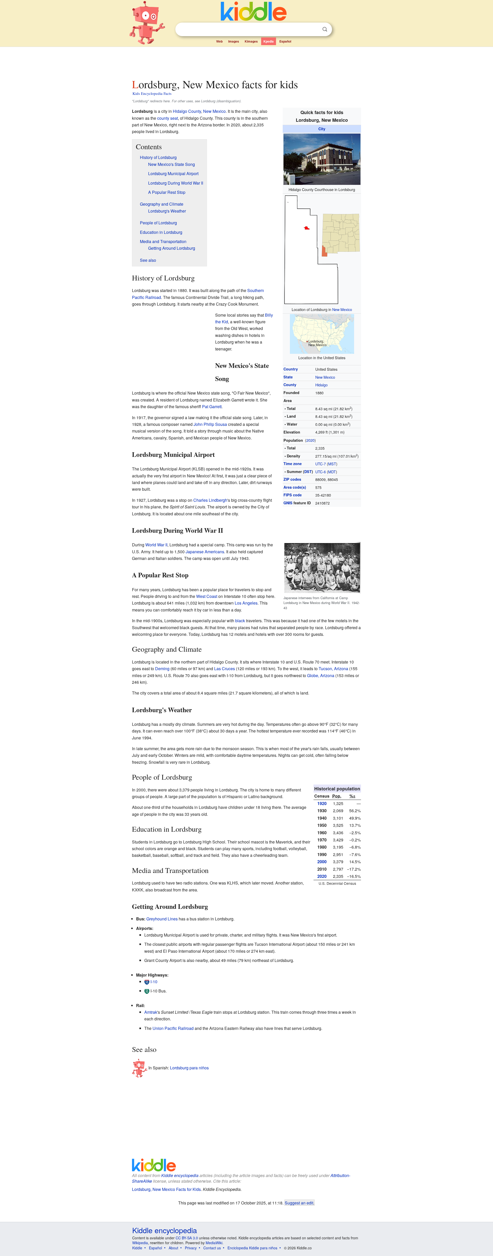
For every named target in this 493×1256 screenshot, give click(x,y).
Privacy (191, 1247)
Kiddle (137, 1247)
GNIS (287, 502)
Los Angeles (246, 603)
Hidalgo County (187, 111)
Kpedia (268, 41)
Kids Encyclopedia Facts (152, 93)
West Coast (206, 596)
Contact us (212, 1247)
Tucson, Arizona (333, 668)
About (173, 1247)
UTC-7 (320, 463)
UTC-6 (320, 471)
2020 (310, 440)
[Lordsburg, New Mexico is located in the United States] (322, 333)
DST (308, 471)
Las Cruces (224, 668)
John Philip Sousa (210, 424)
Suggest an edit (299, 1202)
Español (285, 41)
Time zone (292, 463)
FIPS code (292, 494)
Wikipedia (140, 1242)
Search (325, 29)
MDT (332, 471)
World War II (156, 545)
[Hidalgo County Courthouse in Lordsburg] (322, 158)
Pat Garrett (212, 406)
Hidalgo (321, 384)
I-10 (153, 981)
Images (233, 41)
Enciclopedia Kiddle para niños (252, 1247)
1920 (322, 803)
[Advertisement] (246, 61)
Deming (162, 668)
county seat (167, 118)
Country (290, 368)
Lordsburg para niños (189, 1067)
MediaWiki (214, 1242)
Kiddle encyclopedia (179, 1175)
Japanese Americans (205, 552)
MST (332, 463)
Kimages (251, 41)
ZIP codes (292, 479)
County (289, 384)
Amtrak (150, 1012)
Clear (314, 29)
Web (219, 41)
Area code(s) (294, 487)
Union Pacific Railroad (173, 1028)
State (288, 376)
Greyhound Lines (162, 919)
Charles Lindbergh (210, 500)
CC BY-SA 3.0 (187, 1237)
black (240, 621)
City (321, 128)
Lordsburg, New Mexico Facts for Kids (166, 1189)
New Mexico (342, 309)
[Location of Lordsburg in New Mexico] (322, 249)
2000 (322, 862)
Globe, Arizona (320, 675)
